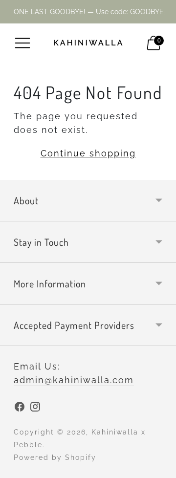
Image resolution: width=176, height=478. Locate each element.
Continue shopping (88, 153)
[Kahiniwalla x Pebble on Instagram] (35, 408)
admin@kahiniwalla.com (74, 380)
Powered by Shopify (55, 457)
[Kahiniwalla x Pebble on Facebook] (19, 408)
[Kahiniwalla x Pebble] (88, 43)
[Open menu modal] (22, 43)
